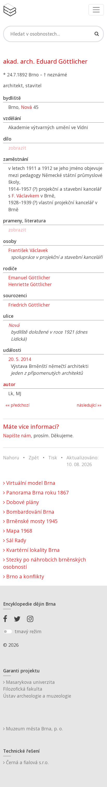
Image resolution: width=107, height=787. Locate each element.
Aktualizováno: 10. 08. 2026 (82, 460)
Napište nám (17, 435)
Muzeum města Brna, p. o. (34, 728)
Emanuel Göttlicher (29, 277)
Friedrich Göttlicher (29, 305)
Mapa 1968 (18, 530)
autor (9, 384)
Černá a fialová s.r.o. (27, 762)
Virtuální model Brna (30, 482)
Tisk (52, 457)
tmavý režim (28, 631)
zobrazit (17, 148)
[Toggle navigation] (96, 9)
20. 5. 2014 (19, 359)
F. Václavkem (25, 196)
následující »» (89, 405)
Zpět (34, 457)
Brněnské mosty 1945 (31, 521)
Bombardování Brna (29, 511)
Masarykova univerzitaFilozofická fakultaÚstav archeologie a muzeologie (37, 689)
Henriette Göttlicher (30, 284)
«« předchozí (17, 405)
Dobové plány (22, 502)
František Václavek (28, 250)
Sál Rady (15, 540)
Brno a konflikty (24, 576)
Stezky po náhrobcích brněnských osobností (44, 563)
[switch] (7, 631)
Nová (26, 107)
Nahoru (11, 457)
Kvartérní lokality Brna (32, 549)
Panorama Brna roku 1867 (37, 492)
